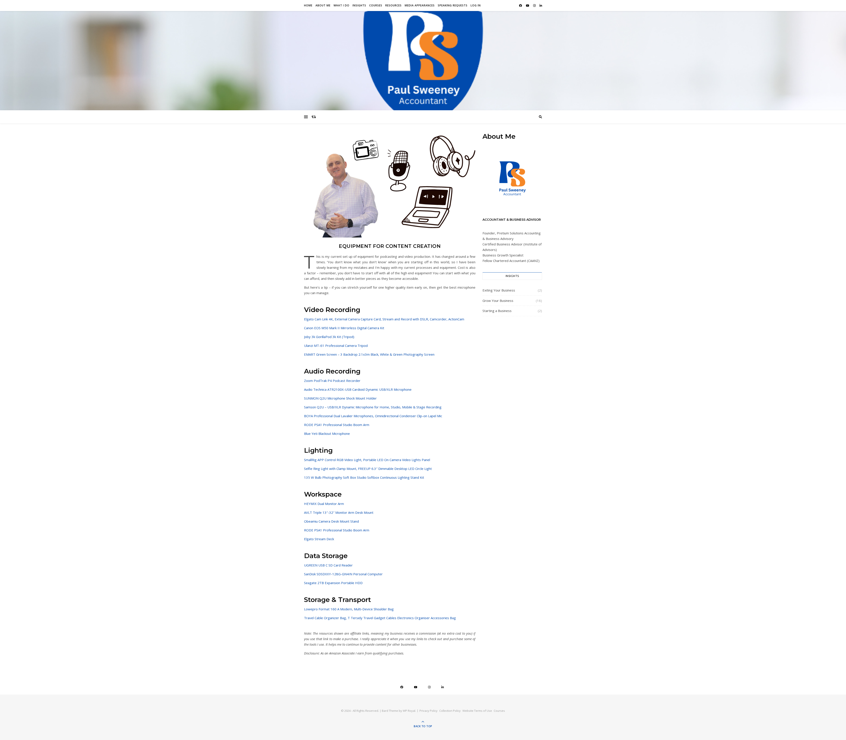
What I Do (341, 5)
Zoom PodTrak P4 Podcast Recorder (332, 380)
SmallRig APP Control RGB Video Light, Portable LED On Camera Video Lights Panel (367, 460)
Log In (476, 5)
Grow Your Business (497, 300)
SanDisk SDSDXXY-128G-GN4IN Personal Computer (343, 574)
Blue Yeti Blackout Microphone (327, 433)
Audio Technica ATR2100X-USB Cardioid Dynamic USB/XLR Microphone (358, 389)
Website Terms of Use (477, 711)
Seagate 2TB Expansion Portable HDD (333, 583)
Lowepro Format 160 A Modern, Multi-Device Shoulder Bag (349, 609)
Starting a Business (497, 310)
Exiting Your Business (498, 290)
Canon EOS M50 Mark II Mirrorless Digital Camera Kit (344, 328)
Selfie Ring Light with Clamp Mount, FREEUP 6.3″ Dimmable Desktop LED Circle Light (368, 468)
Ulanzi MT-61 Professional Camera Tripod (336, 345)
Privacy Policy (428, 711)
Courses (375, 5)
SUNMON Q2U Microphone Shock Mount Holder (340, 398)
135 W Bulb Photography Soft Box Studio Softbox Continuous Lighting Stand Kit (364, 477)
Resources (393, 5)
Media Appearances (420, 5)
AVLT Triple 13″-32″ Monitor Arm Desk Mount (338, 512)
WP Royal (409, 711)
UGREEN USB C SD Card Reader (328, 565)
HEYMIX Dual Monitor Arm (324, 503)
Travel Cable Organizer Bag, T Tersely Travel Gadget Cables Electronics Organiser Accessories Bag (380, 618)
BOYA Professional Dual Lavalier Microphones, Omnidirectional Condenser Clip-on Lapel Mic (373, 416)
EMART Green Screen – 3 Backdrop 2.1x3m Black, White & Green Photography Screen (369, 354)
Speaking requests (453, 5)
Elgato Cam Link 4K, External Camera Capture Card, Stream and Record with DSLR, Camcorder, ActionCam (384, 319)
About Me (322, 5)
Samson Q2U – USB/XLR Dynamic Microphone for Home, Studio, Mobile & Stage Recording (373, 407)
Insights (359, 5)
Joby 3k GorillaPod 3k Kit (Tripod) (329, 336)
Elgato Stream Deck (319, 539)
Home (308, 5)
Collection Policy (450, 711)
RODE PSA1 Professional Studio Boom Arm (336, 424)
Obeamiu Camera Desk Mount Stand (331, 521)
